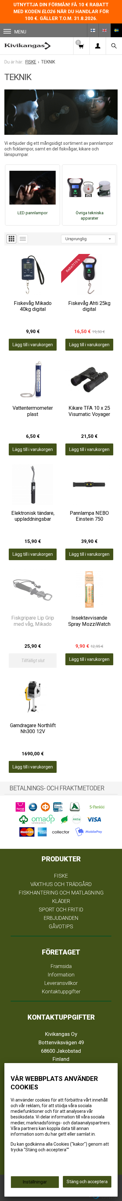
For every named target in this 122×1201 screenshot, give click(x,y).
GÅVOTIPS (61, 926)
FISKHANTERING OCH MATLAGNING (61, 892)
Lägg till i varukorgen (33, 344)
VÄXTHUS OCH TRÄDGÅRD (61, 884)
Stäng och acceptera (87, 1181)
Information (61, 974)
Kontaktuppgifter (61, 991)
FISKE (61, 876)
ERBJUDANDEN (61, 918)
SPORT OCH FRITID (61, 909)
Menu (20, 31)
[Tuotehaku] (114, 45)
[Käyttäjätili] (97, 45)
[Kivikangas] (27, 45)
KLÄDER (61, 901)
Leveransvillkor (61, 983)
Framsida (61, 966)
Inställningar (35, 1181)
